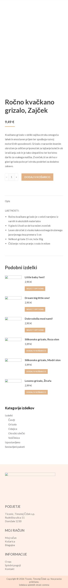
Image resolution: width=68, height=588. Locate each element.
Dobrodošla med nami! (39, 318)
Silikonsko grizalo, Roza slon (42, 339)
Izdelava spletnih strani (30, 585)
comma (45, 585)
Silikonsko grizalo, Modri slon (43, 360)
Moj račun (11, 537)
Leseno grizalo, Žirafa (38, 380)
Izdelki (9, 415)
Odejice (12, 428)
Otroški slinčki (16, 433)
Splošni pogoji (13, 565)
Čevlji (11, 419)
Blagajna (10, 545)
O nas (8, 561)
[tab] (34, 199)
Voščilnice (14, 437)
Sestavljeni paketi (15, 446)
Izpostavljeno (12, 442)
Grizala (12, 424)
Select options (35, 288)
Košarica (10, 541)
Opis (7, 201)
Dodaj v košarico (37, 177)
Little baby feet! (35, 277)
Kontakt (9, 568)
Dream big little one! (37, 297)
